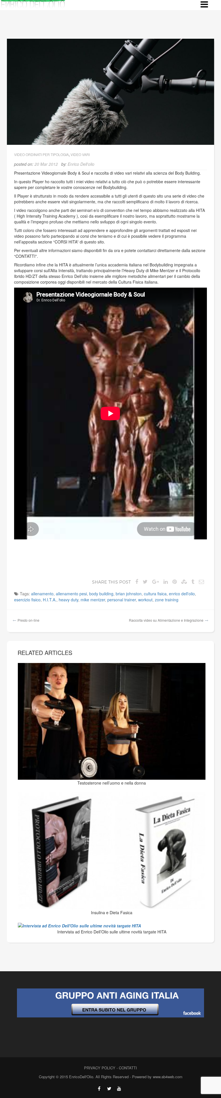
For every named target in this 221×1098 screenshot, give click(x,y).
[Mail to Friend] (201, 581)
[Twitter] (109, 1088)
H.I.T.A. (49, 599)
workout (145, 599)
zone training (166, 599)
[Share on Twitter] (145, 581)
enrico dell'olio (182, 593)
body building (101, 593)
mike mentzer (93, 599)
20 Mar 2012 (46, 164)
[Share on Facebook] (136, 581)
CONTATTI (128, 1067)
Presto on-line (28, 620)
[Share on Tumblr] (192, 581)
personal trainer (121, 599)
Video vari (80, 154)
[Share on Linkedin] (165, 581)
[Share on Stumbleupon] (184, 581)
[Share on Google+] (155, 581)
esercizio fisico (27, 599)
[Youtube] (119, 1088)
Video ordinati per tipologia (41, 154)
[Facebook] (99, 1088)
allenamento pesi (71, 593)
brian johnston (129, 593)
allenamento (42, 593)
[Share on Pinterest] (174, 581)
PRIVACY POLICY (99, 1067)
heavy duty (68, 599)
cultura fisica (155, 593)
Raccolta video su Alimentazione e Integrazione (166, 620)
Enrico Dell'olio (81, 164)
